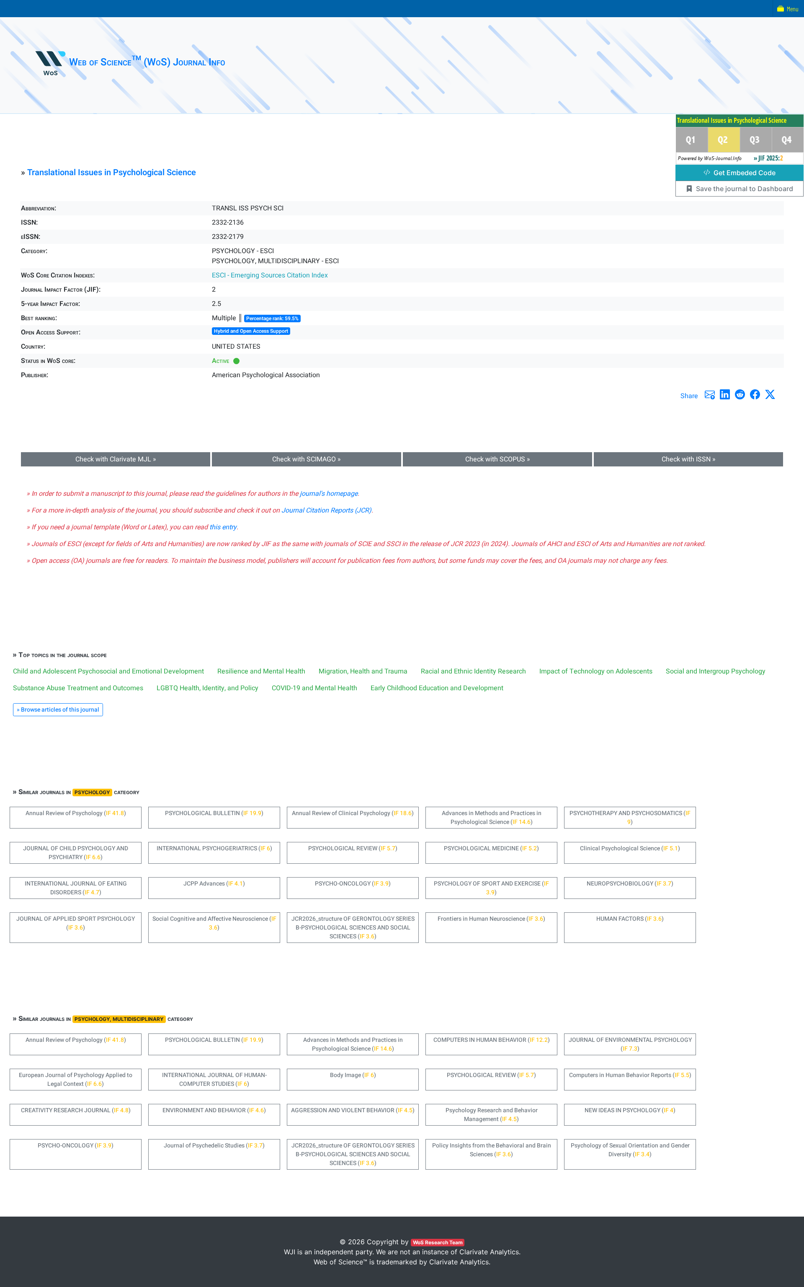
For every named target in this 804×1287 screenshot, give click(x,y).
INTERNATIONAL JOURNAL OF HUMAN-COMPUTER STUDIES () (214, 1079)
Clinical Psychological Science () (630, 848)
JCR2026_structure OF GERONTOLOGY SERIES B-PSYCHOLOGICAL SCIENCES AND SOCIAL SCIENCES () (353, 927)
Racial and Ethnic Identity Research (473, 671)
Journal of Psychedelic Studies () (214, 1145)
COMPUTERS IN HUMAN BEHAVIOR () (491, 1040)
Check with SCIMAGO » (306, 459)
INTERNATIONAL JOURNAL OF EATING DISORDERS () (76, 888)
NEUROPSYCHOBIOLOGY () (630, 883)
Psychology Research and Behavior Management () (492, 1115)
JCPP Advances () (214, 883)
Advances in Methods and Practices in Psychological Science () (491, 817)
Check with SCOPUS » (497, 459)
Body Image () (353, 1075)
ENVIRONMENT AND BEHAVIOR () (214, 1110)
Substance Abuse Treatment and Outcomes (78, 688)
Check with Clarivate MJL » (115, 459)
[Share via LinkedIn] (724, 394)
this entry (223, 527)
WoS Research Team (438, 1242)
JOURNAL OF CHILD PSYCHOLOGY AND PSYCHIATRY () (75, 853)
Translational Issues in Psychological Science (111, 172)
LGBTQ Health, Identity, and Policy (207, 688)
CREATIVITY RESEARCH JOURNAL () (76, 1110)
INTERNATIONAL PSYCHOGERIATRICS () (214, 848)
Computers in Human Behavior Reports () (630, 1075)
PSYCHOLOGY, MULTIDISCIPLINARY (119, 1019)
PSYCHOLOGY (92, 792)
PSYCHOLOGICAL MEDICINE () (491, 848)
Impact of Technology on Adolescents (595, 671)
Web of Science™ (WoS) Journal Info (147, 62)
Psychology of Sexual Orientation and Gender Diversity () (630, 1150)
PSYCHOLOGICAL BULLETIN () (214, 813)
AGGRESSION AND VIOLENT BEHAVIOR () (353, 1110)
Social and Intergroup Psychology (715, 671)
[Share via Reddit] (739, 394)
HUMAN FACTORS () (630, 918)
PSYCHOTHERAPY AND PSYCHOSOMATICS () (630, 817)
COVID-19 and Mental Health (314, 688)
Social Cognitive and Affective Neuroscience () (214, 923)
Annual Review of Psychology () (76, 813)
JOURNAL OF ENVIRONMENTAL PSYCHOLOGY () (630, 1044)
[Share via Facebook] (755, 394)
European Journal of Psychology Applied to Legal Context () (75, 1079)
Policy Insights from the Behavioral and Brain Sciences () (491, 1150)
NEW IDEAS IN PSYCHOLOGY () (630, 1110)
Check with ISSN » (689, 459)
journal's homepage (329, 494)
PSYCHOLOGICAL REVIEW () (352, 848)
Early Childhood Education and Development (437, 688)
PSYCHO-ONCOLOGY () (353, 883)
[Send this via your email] (709, 394)
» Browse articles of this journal (58, 709)
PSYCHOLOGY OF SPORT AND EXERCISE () (491, 888)
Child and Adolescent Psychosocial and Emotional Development (108, 671)
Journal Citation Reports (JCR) (326, 510)
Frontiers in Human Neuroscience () (491, 918)
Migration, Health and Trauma (363, 671)
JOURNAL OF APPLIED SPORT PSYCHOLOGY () (75, 923)
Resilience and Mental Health (261, 671)
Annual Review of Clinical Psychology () (353, 813)
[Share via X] (770, 394)
